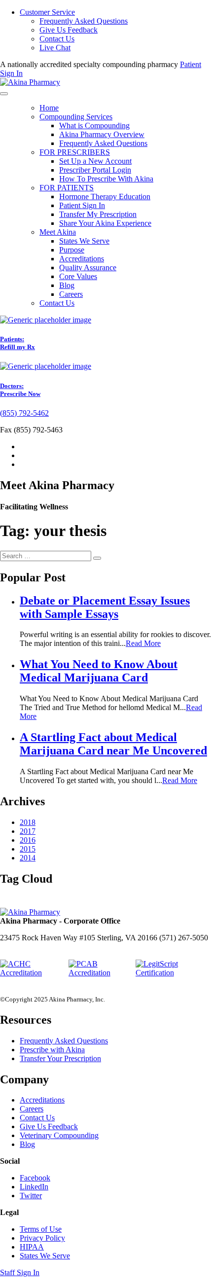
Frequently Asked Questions (83, 21)
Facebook (35, 1178)
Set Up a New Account (95, 161)
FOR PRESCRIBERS (74, 152)
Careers (71, 294)
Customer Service (47, 12)
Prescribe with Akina (52, 1049)
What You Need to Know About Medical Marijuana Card (98, 671)
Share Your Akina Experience (105, 223)
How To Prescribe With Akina (106, 179)
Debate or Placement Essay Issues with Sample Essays (105, 607)
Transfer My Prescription (98, 214)
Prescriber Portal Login (95, 170)
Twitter (31, 1195)
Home (49, 108)
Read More (143, 643)
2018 (27, 822)
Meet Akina (57, 232)
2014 (27, 858)
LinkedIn (34, 1186)
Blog (66, 285)
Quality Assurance (87, 267)
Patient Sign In (82, 205)
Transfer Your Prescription (60, 1058)
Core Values (78, 276)
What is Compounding (94, 125)
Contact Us (56, 39)
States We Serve (84, 241)
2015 (27, 849)
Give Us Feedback (68, 30)
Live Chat (55, 47)
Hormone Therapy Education (104, 196)
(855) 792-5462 (24, 413)
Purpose (71, 250)
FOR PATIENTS (66, 187)
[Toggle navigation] (4, 93)
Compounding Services (75, 116)
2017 (27, 831)
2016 (27, 840)
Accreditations (81, 258)
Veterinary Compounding (59, 1135)
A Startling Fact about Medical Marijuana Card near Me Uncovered (113, 744)
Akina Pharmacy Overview (101, 134)
